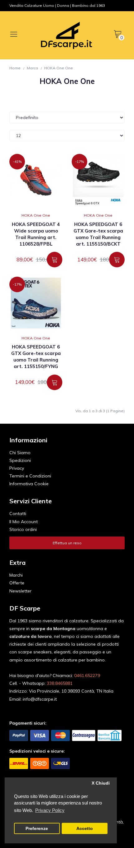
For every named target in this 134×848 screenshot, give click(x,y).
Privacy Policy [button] (50, 810)
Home (15, 68)
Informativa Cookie (29, 483)
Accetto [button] (84, 828)
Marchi (16, 575)
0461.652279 (87, 675)
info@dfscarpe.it (40, 699)
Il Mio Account (23, 521)
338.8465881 (60, 683)
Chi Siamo (20, 452)
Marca (32, 68)
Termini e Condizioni (30, 476)
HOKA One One (58, 68)
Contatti (17, 513)
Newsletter (20, 591)
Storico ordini (23, 529)
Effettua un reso (67, 543)
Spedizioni (20, 460)
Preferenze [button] (37, 828)
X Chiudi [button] (101, 783)
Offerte (16, 583)
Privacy (16, 468)
